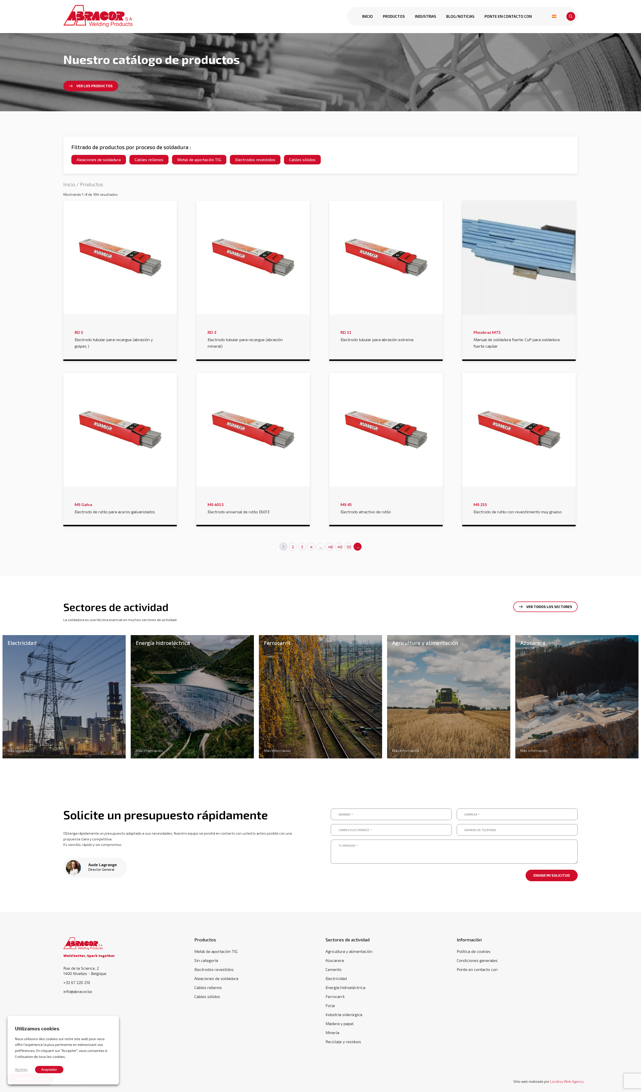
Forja (330, 1005)
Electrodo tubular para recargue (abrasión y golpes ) (114, 339)
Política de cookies (474, 951)
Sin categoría (206, 960)
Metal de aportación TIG (199, 159)
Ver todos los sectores (549, 607)
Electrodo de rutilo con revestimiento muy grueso (517, 508)
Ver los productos (94, 86)
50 (349, 546)
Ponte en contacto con (508, 16)
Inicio (367, 16)
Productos (394, 16)
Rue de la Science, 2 (84, 970)
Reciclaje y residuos (343, 1041)
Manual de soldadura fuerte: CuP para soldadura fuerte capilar (516, 339)
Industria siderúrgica (344, 1014)
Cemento (334, 969)
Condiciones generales (477, 960)
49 (339, 546)
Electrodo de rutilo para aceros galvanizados (115, 508)
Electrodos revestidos (255, 159)
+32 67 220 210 (76, 982)
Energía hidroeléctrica (345, 987)
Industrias (425, 16)
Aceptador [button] (49, 1069)
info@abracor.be (77, 991)
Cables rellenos (149, 159)
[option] (64, 696)
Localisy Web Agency (567, 1081)
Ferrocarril (335, 996)
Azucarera (335, 960)
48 (330, 546)
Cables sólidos (302, 159)
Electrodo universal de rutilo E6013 (238, 508)
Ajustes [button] (21, 1069)
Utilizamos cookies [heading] (37, 1028)
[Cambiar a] (554, 16)
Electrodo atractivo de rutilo (366, 508)
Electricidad (336, 978)
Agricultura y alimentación (349, 951)
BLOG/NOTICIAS (460, 16)
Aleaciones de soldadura (99, 159)
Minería (332, 1032)
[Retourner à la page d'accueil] (98, 16)
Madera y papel (340, 1023)
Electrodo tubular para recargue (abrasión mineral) (245, 339)
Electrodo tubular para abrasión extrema (377, 336)
